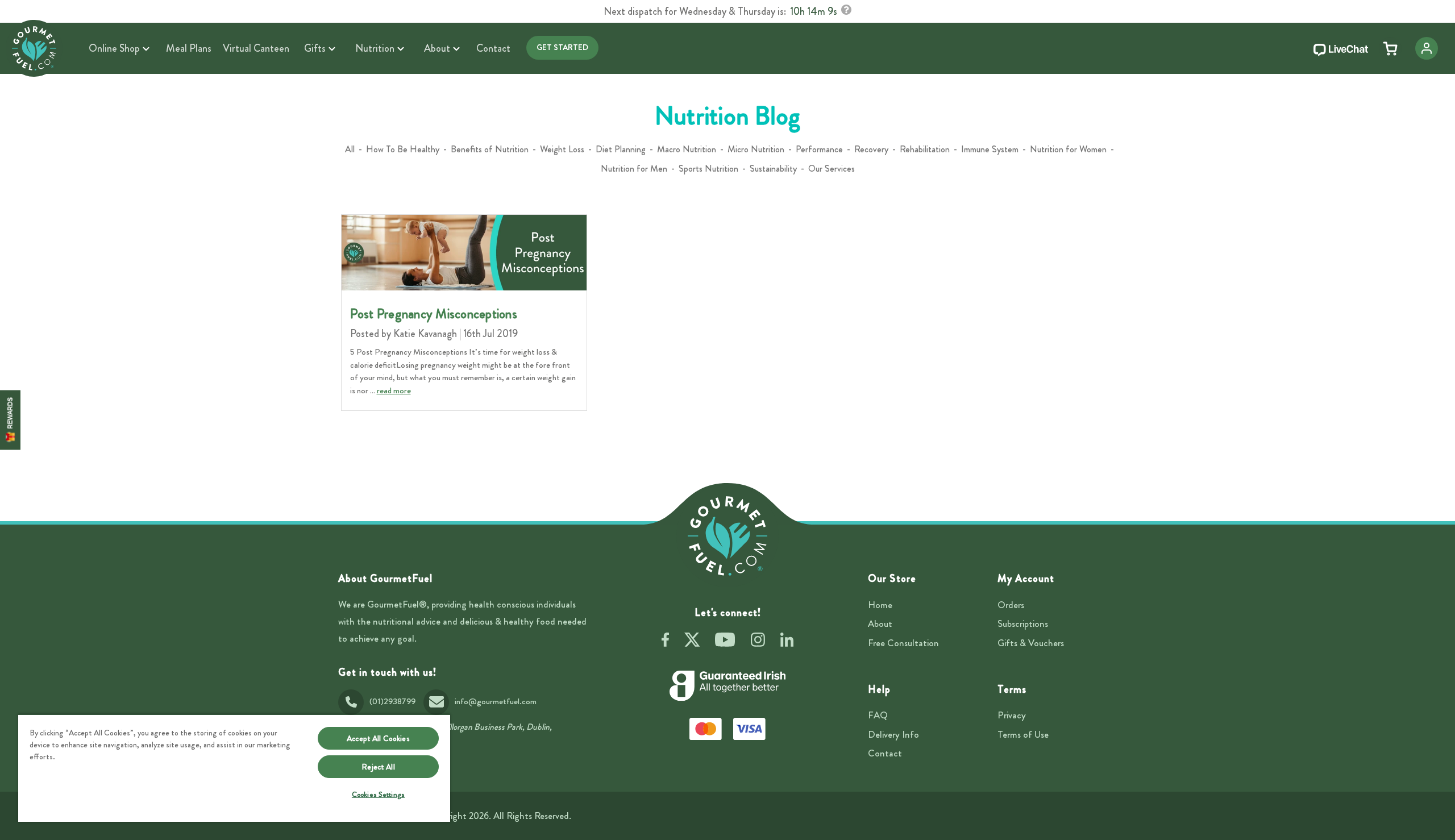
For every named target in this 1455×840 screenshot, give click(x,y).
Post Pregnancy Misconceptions (433, 314)
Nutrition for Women (1068, 149)
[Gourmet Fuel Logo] (727, 536)
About (880, 623)
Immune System (989, 149)
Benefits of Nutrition (490, 149)
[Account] (1426, 48)
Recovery (871, 149)
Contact (885, 753)
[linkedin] (786, 641)
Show (10, 420)
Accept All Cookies (378, 738)
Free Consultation (903, 643)
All (350, 149)
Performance (819, 149)
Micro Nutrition (756, 149)
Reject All (377, 766)
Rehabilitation (925, 149)
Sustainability (773, 168)
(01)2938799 (392, 701)
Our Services (831, 168)
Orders (1010, 605)
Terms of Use (1023, 734)
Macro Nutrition (686, 149)
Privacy (1011, 715)
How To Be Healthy (402, 149)
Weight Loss (562, 149)
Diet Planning (621, 149)
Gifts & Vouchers (1030, 643)
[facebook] (665, 641)
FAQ (878, 715)
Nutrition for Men (634, 168)
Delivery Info (893, 734)
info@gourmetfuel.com (496, 701)
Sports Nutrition (708, 168)
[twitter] (692, 641)
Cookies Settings (378, 794)
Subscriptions (1022, 623)
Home (880, 605)
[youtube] (725, 641)
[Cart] (1390, 48)
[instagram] (758, 641)
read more (394, 390)
